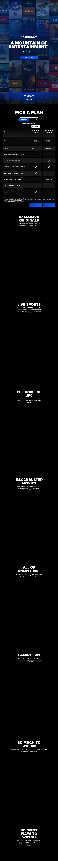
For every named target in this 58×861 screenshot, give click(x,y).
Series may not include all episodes (16, 201)
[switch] (29, 119)
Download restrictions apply (16, 200)
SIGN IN (53, 3)
